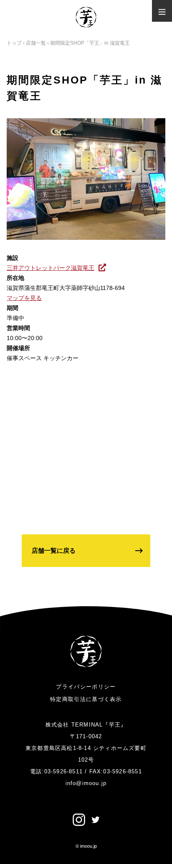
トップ (14, 43)
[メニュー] (162, 11)
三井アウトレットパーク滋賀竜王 (50, 267)
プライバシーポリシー (86, 687)
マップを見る (24, 298)
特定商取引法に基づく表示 (86, 699)
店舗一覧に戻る (54, 550)
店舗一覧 (36, 43)
